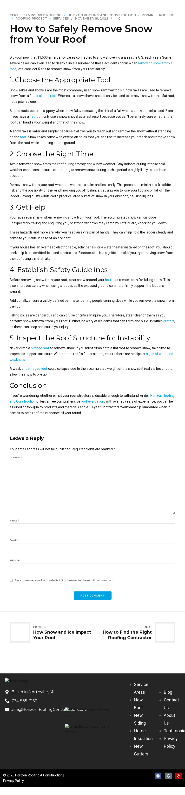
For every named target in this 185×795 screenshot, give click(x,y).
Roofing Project (31, 18)
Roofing (166, 15)
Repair (147, 15)
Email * (14, 540)
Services (61, 18)
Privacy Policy (13, 781)
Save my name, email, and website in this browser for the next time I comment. (64, 580)
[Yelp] (178, 776)
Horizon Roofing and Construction (101, 15)
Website (15, 560)
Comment (17, 457)
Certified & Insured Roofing (36, 15)
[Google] (168, 776)
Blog (168, 692)
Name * (14, 520)
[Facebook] (158, 776)
